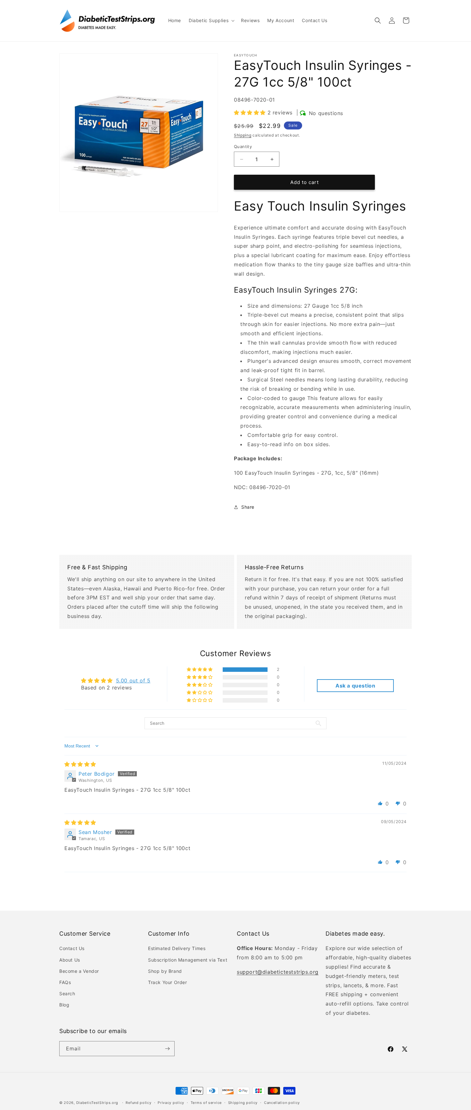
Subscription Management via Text (187, 960)
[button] (211, 20)
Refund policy (138, 1102)
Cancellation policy (282, 1102)
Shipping (243, 135)
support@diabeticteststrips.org (277, 972)
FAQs (65, 982)
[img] (80, 764)
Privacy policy (171, 1102)
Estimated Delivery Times (176, 948)
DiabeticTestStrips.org (97, 1102)
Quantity (243, 146)
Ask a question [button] (355, 685)
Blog (64, 1004)
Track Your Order (167, 982)
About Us (69, 960)
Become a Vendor (79, 971)
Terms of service (206, 1102)
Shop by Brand (165, 971)
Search (67, 993)
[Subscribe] (167, 1048)
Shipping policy (243, 1102)
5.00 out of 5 (133, 680)
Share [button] (247, 507)
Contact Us (72, 948)
